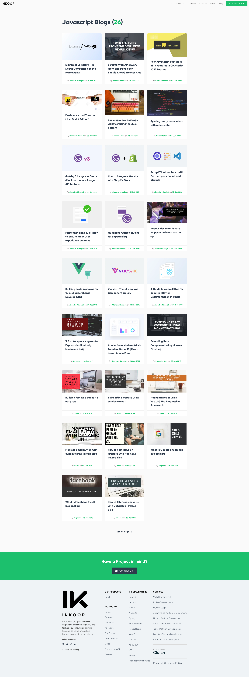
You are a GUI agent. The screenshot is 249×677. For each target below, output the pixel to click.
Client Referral (111, 638)
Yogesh (162, 466)
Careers (203, 3)
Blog (221, 3)
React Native (135, 629)
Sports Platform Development (167, 623)
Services (180, 3)
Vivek (76, 413)
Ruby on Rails (135, 623)
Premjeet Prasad (77, 136)
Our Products (111, 633)
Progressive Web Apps (139, 661)
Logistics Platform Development (168, 634)
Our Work (191, 3)
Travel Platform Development (167, 629)
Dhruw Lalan (119, 136)
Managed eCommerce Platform (168, 663)
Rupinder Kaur (161, 361)
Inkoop (76, 649)
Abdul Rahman (119, 81)
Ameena (76, 361)
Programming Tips (113, 649)
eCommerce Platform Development (170, 613)
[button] (172, 3)
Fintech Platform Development (167, 618)
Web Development (162, 597)
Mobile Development (163, 602)
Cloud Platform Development (167, 639)
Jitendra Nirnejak (76, 81)
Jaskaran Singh (161, 248)
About (213, 3)
